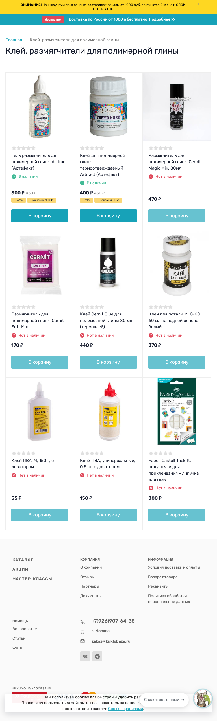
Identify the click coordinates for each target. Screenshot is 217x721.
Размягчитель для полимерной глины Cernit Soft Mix (38, 320)
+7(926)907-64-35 (113, 621)
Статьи (18, 638)
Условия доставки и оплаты (174, 567)
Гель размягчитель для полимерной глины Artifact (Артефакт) (39, 162)
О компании (91, 567)
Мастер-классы (32, 579)
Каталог (22, 560)
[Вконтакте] (85, 656)
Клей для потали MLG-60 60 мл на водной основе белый (174, 320)
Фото (17, 647)
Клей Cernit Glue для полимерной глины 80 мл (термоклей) (106, 320)
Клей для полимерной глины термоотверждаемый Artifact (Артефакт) (102, 165)
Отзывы (87, 577)
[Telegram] (97, 656)
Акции (20, 569)
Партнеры (89, 586)
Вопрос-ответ (25, 628)
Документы (90, 595)
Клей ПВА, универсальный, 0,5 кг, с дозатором (107, 464)
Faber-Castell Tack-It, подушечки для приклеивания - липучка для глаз (174, 470)
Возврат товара (163, 577)
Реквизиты (158, 586)
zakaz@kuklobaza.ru (111, 641)
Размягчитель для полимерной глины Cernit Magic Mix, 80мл (175, 162)
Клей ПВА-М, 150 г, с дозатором (33, 464)
